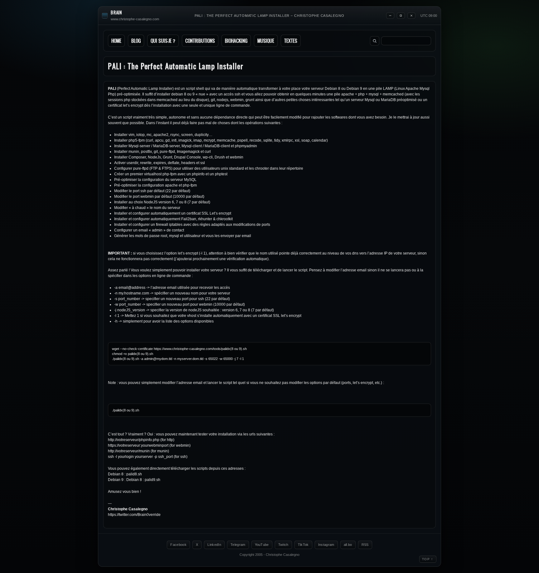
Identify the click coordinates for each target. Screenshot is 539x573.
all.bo (348, 544)
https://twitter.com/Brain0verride (134, 514)
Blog (136, 40)
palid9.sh (152, 480)
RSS (365, 544)
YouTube (262, 544)
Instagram (326, 544)
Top (428, 559)
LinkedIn (214, 544)
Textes (290, 40)
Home (116, 40)
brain (116, 13)
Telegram (238, 544)
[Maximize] (401, 15)
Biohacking (236, 40)
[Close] (411, 15)
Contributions (200, 40)
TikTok (303, 544)
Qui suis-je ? (163, 40)
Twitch (283, 544)
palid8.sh (134, 474)
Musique (265, 40)
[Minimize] (390, 15)
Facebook (178, 544)
